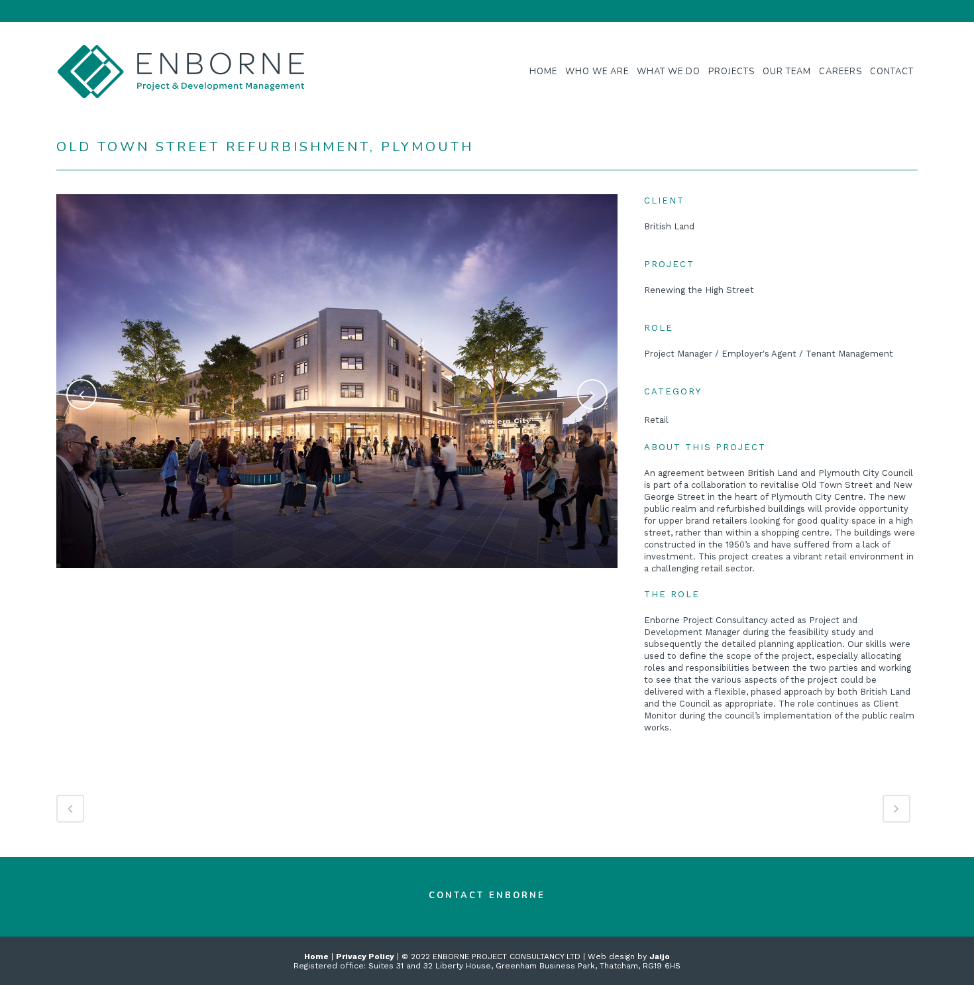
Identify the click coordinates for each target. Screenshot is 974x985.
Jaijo (659, 956)
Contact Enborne (487, 895)
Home (316, 956)
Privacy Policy (365, 956)
